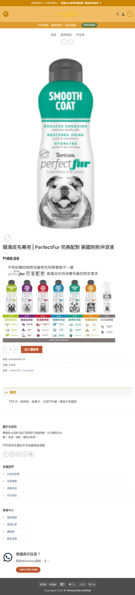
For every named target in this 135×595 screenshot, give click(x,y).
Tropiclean (28, 370)
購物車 (10, 531)
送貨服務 (70, 25)
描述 (13, 392)
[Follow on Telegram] (31, 454)
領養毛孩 (12, 488)
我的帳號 (12, 517)
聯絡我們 (56, 25)
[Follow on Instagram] (12, 454)
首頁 (53, 35)
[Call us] (25, 454)
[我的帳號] (123, 14)
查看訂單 (12, 524)
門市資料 (43, 25)
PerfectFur (15, 370)
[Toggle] (6, 392)
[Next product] (64, 41)
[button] (6, 14)
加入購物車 (31, 349)
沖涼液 (80, 35)
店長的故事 (13, 474)
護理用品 (66, 35)
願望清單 (12, 538)
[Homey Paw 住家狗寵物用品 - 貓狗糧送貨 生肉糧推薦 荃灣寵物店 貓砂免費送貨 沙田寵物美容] (67, 14)
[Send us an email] (18, 454)
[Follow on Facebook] (6, 454)
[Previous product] (71, 41)
